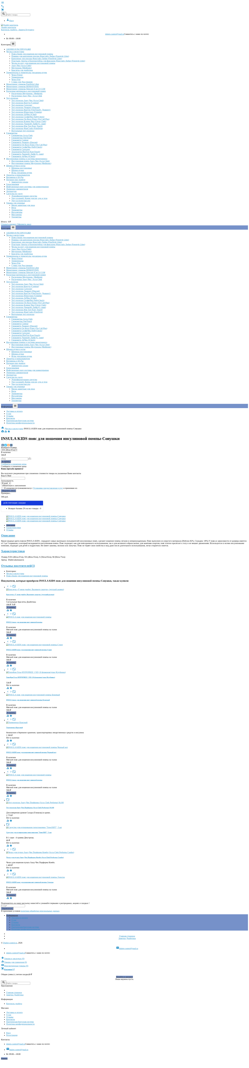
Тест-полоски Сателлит (21, 105)
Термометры (16, 210)
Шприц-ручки (17, 170)
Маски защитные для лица (23, 205)
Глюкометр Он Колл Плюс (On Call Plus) (29, 145)
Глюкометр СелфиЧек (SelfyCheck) (26, 147)
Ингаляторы (16, 212)
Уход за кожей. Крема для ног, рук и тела (29, 198)
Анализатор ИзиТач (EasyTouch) (25, 152)
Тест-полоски (12, 98)
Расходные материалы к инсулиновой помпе (26, 91)
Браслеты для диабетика (22, 70)
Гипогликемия (12, 184)
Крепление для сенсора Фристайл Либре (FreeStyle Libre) (36, 58)
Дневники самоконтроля (17, 189)
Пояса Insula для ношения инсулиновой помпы (32, 54)
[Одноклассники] (8, 445)
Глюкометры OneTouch (21, 138)
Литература (11, 191)
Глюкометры (11, 133)
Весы (13, 208)
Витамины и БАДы (14, 177)
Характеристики (13, 527)
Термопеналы (17, 77)
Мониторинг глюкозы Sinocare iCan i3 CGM (25, 89)
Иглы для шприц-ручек (21, 173)
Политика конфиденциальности (20, 423)
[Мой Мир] (11, 445)
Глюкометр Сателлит (20, 149)
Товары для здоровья (15, 203)
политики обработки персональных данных (40, 911)
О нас (8, 414)
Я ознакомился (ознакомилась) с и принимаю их (40, 488)
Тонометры (16, 217)
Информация (12, 915)
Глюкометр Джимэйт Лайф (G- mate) (27, 154)
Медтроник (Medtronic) (21, 68)
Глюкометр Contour (19, 140)
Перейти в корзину (124, 977)
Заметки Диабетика (127, 938)
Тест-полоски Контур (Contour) (25, 103)
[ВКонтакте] (3, 445)
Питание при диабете (15, 180)
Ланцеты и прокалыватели (18, 175)
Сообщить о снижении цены (13, 464)
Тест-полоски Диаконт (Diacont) (25, 107)
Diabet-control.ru (10, 943)
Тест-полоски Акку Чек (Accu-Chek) (27, 100)
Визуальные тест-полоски (22, 131)
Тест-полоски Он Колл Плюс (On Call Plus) (30, 119)
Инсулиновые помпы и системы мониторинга (26, 159)
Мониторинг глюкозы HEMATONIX (22, 86)
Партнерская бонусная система (20, 420)
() (12, 958)
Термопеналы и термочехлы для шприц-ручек (26, 72)
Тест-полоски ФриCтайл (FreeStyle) (27, 128)
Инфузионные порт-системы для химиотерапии (27, 187)
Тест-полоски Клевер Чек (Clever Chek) (28, 121)
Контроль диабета (14, 1004)
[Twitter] (5, 445)
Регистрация (11, 1035)
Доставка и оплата (14, 411)
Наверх (4, 1058)
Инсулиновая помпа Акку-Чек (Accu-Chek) (30, 161)
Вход (10, 21)
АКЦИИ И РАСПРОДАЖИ (18, 49)
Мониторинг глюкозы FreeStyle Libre (22, 84)
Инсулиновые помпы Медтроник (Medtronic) (31, 163)
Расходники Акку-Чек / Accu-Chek (26, 96)
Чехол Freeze (17, 75)
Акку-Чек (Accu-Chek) (21, 65)
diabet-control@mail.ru (114, 34)
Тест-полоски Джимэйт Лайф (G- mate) (28, 124)
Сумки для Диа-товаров (22, 82)
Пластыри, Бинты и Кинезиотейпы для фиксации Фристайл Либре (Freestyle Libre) (48, 61)
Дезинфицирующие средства (24, 196)
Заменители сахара (19, 182)
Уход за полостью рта (20, 201)
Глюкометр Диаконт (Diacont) (24, 142)
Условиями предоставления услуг (48, 488)
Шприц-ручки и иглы (15, 166)
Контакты (10, 418)
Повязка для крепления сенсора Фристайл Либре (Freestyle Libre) (40, 56)
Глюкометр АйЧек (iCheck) (23, 156)
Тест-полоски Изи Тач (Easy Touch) (27, 126)
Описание (10, 525)
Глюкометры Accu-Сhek (22, 135)
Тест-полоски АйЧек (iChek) (24, 114)
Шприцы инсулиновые (21, 168)
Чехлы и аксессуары (15, 51)
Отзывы (9, 416)
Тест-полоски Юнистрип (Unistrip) (26, 112)
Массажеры (16, 214)
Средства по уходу (14, 194)
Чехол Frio (15, 79)
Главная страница (127, 936)
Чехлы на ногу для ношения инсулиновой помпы (33, 63)
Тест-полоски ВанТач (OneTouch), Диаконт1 (31, 110)
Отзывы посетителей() (18, 565)
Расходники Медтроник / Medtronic (27, 93)
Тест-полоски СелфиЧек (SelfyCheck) (27, 117)
